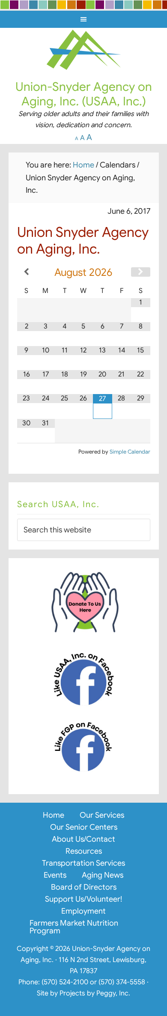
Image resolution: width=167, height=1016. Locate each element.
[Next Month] (140, 272)
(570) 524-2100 (65, 982)
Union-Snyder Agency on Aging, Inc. (83, 49)
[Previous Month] (26, 272)
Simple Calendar (130, 451)
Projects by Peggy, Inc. (95, 993)
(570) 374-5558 (121, 982)
